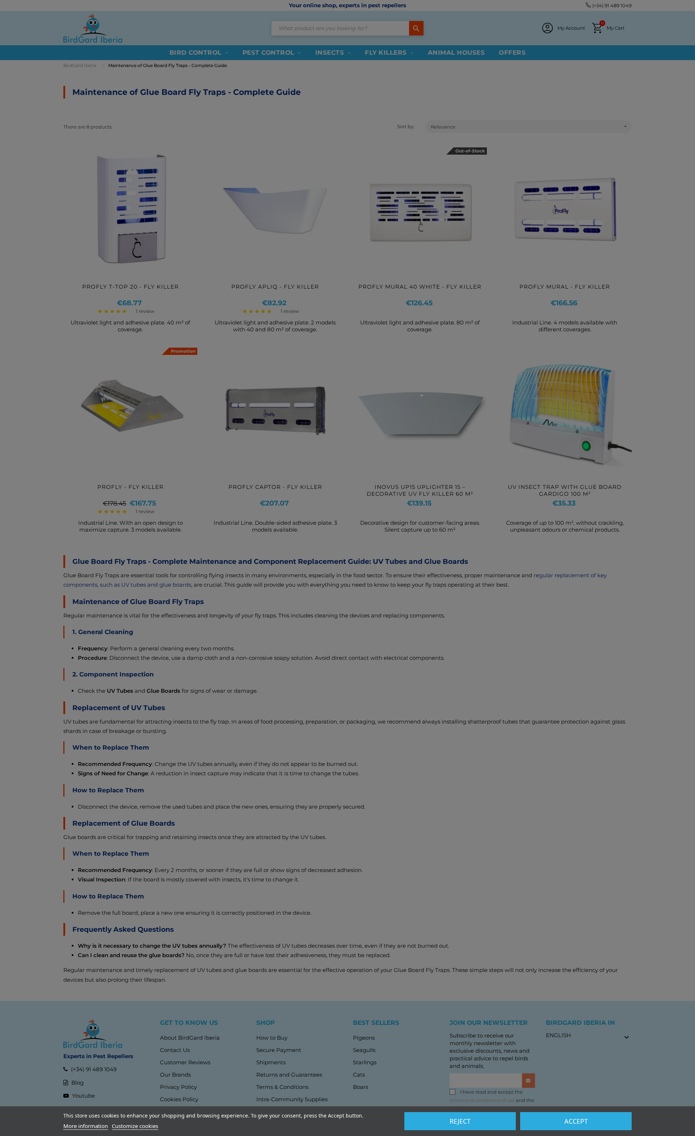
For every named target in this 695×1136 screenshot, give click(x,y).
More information (85, 1125)
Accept (576, 1121)
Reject (460, 1121)
